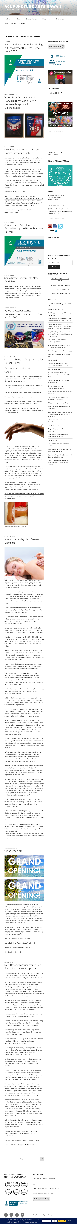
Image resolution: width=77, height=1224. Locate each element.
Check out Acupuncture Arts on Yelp (44, 1178)
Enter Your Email (53, 259)
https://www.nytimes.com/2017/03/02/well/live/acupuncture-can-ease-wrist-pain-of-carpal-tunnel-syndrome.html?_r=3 (24, 496)
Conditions (17, 19)
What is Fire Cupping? (54, 369)
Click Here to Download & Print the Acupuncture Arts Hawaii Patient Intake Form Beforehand (60, 211)
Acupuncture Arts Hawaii (33, 7)
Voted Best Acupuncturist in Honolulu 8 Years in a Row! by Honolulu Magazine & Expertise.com (60, 334)
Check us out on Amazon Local (60, 293)
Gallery (13, 23)
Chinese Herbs (46, 19)
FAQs (6, 23)
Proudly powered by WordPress (42, 1215)
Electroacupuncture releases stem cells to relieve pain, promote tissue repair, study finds (60, 414)
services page (15, 210)
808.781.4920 (55, 93)
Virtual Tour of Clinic (54, 425)
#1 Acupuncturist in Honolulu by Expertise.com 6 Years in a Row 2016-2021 (59, 375)
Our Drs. (7, 19)
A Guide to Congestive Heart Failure (58, 403)
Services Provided (31, 19)
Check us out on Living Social (60, 289)
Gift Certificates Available (55, 309)
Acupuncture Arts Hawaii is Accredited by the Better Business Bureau (23, 228)
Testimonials (60, 19)
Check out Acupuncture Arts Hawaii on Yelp (46, 1188)
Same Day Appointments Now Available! (60, 351)
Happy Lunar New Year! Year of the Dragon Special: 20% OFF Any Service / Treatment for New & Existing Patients (60, 326)
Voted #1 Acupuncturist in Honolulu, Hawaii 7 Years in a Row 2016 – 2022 (23, 314)
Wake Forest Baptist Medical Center (22, 1145)
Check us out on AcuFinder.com (60, 285)
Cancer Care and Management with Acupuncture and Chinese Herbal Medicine (58, 463)
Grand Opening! (13, 850)
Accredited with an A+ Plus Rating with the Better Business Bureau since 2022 (23, 48)
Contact (22, 23)
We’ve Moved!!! (52, 360)
